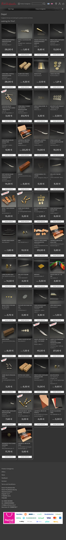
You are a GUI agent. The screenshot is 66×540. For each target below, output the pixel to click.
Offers (3, 472)
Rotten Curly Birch (23, 375)
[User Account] (59, 3)
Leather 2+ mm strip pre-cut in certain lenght (24, 142)
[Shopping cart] (63, 3)
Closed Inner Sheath (8, 240)
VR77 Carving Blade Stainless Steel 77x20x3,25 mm (7, 176)
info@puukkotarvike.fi (9, 505)
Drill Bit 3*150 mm (55, 174)
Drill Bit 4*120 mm (23, 274)
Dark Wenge (5, 339)
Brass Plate (37, 73)
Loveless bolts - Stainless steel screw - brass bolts (8, 108)
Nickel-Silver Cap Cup (24, 339)
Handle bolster (55, 73)
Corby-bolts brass (23, 208)
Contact (4, 481)
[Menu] (62, 8)
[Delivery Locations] (56, 3)
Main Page (11, 9)
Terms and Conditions (8, 484)
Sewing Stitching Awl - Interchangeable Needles (41, 41)
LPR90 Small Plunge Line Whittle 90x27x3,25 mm (24, 108)
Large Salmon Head (7, 274)
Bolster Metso (54, 375)
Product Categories (41, 9)
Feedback (5, 478)
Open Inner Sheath (55, 305)
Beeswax (36, 274)
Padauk (20, 174)
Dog (19, 240)
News (3, 475)
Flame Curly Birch (23, 73)
